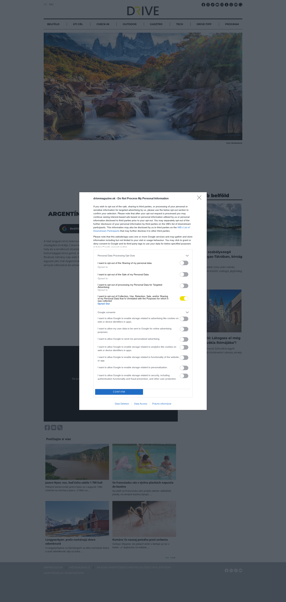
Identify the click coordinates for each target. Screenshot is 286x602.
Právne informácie (161, 403)
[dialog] (143, 301)
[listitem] (143, 255)
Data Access (140, 403)
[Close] (200, 199)
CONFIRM (119, 392)
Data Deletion (122, 403)
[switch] (184, 263)
